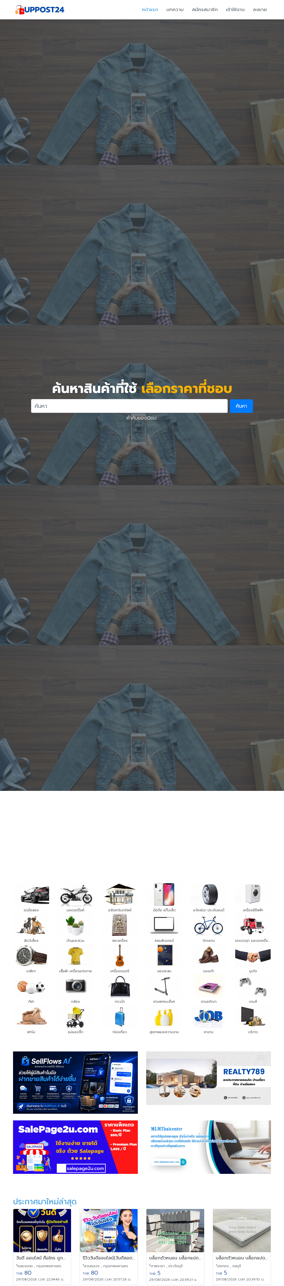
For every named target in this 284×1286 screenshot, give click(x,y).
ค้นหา (241, 406)
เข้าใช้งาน (235, 9)
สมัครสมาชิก (205, 9)
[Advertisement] (142, 832)
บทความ (175, 9)
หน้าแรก (150, 9)
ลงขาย (260, 9)
